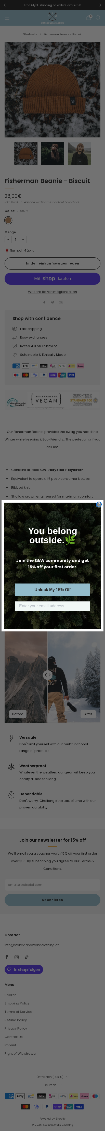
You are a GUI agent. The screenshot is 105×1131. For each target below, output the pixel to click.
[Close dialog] (98, 504)
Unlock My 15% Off (52, 590)
